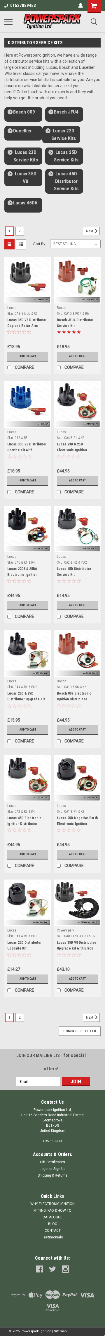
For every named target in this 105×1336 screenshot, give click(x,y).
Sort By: (39, 244)
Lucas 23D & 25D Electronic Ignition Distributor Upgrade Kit (75, 450)
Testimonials (52, 1237)
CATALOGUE (52, 1217)
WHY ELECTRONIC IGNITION (52, 1204)
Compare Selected (79, 1031)
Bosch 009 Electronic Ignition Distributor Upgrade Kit (74, 699)
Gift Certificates (52, 1162)
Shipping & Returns (53, 1175)
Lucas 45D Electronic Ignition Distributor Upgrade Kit (24, 824)
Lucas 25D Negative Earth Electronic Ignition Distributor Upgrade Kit (77, 824)
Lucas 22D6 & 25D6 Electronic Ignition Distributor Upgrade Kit (26, 574)
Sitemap (60, 1331)
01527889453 (23, 5)
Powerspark (66, 930)
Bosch (61, 308)
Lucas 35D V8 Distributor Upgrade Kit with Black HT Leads (76, 948)
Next (90, 231)
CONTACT (53, 1231)
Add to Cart (28, 356)
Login (44, 1169)
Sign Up (59, 1169)
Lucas (11, 308)
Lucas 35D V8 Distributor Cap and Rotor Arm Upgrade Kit (27, 326)
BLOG (52, 1224)
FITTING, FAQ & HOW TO (52, 1211)
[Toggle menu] (8, 22)
